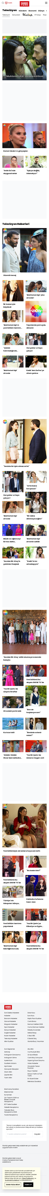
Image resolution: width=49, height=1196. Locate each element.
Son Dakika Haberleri (11, 1013)
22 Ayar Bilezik (33, 1055)
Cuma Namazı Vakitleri (36, 1027)
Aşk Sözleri (8, 1066)
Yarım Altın (8, 1078)
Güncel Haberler (10, 1021)
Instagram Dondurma (12, 1055)
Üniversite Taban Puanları (34, 1067)
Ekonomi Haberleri (10, 1018)
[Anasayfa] (8, 1007)
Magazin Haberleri (10, 1024)
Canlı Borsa (32, 1021)
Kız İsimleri (8, 1095)
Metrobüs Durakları (34, 1081)
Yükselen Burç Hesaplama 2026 (10, 1111)
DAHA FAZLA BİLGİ (13, 1185)
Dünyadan (16, 15)
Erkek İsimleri (8, 1092)
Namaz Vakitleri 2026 (35, 1024)
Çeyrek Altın (8, 1075)
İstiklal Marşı (32, 1033)
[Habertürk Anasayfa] (24, 3)
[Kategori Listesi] (46, 3)
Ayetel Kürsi (8, 1060)
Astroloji (7, 1052)
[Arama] (3, 3)
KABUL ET (28, 1185)
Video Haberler (33, 1063)
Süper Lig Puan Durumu (36, 1060)
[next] (45, 58)
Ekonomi (32, 11)
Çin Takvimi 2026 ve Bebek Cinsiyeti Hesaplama (11, 1099)
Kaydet (37, 1134)
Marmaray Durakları (11, 1089)
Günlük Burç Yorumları (36, 1041)
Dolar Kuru (31, 1013)
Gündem (23, 11)
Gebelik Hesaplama (11, 1107)
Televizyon (9, 10)
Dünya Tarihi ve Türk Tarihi (35, 1075)
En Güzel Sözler (33, 1079)
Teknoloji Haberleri (10, 1038)
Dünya (41, 11)
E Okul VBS (31, 1036)
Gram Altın (8, 1072)
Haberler (7, 1016)
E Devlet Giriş (32, 1038)
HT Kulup (37, 15)
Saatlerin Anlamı (10, 1063)
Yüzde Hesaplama (11, 1115)
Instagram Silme (10, 1058)
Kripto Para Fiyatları (34, 1018)
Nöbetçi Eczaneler (34, 1030)
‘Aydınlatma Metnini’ (12, 1180)
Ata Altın (31, 1049)
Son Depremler (9, 1049)
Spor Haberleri (9, 1027)
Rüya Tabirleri (32, 1071)
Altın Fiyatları (8, 1041)
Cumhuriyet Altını (34, 1052)
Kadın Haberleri (9, 1036)
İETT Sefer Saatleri (10, 1104)
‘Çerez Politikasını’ (28, 1178)
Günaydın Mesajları (11, 1069)
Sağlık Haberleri (9, 1033)
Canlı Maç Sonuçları (35, 1058)
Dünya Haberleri (10, 1030)
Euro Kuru (31, 1016)
